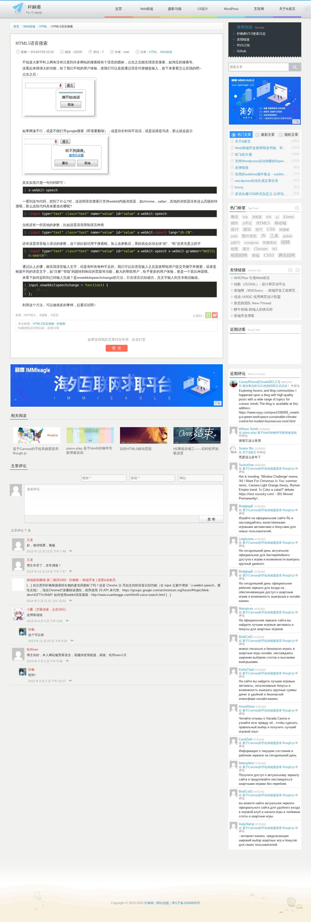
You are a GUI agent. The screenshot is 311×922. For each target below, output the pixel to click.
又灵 (30, 540)
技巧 (259, 229)
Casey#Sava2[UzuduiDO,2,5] (259, 382)
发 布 (211, 518)
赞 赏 (116, 348)
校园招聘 (239, 255)
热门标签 (238, 208)
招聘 (285, 242)
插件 (234, 223)
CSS (271, 229)
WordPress (231, 9)
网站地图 (162, 903)
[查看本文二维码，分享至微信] (208, 315)
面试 (247, 229)
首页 (118, 9)
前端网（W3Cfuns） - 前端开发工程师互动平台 (267, 290)
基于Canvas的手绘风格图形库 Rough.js (268, 468)
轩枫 (31, 629)
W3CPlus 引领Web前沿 (252, 278)
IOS (268, 217)
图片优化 (249, 236)
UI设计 (203, 9)
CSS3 (269, 255)
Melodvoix (246, 608)
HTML (43, 26)
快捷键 (284, 229)
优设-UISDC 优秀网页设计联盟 (257, 297)
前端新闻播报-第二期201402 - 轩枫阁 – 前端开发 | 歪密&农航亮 (71, 580)
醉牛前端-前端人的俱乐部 (253, 309)
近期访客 (238, 329)
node (234, 236)
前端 (255, 255)
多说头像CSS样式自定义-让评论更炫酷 (261, 194)
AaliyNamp (246, 824)
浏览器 (257, 217)
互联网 (259, 9)
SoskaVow (246, 465)
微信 (234, 217)
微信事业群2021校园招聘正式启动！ (266, 386)
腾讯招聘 (286, 255)
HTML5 (31, 315)
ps (277, 217)
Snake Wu (246, 448)
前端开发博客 (244, 316)
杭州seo (32, 649)
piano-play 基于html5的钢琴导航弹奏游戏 (269, 432)
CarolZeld (245, 739)
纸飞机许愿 (243, 154)
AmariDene (246, 706)
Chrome (261, 248)
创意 (234, 249)
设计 (235, 229)
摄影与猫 (174, 9)
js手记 (247, 223)
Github (241, 51)
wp (245, 216)
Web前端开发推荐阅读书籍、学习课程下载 (261, 148)
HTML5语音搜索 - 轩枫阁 (49, 323)
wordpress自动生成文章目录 (256, 181)
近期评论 (238, 374)
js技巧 (235, 243)
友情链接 (243, 39)
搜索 (44, 315)
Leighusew (246, 539)
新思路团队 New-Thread (252, 303)
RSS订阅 (243, 45)
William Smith (248, 429)
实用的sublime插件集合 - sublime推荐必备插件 (261, 174)
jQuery (288, 217)
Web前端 (146, 9)
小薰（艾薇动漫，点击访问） (47, 609)
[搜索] (295, 67)
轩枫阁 (27, 7)
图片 (246, 249)
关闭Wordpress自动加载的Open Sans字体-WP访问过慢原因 (261, 161)
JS (263, 235)
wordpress (251, 243)
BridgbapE (246, 506)
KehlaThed (246, 669)
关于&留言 (287, 9)
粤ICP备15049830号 (186, 903)
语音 (56, 315)
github (287, 236)
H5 (274, 249)
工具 (274, 236)
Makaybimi (246, 763)
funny (239, 187)
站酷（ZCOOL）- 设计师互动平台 (259, 284)
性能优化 (269, 243)
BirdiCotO (245, 637)
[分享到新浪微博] (215, 315)
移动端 (280, 223)
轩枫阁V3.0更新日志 (251, 33)
